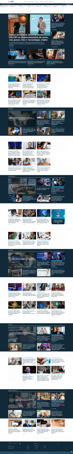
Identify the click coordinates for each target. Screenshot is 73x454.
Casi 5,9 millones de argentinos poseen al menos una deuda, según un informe (29, 294)
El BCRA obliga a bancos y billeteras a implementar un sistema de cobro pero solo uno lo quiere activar (57, 42)
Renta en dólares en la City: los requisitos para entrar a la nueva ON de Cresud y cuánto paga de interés (14, 102)
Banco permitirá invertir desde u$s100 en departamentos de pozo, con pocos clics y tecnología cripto (28, 37)
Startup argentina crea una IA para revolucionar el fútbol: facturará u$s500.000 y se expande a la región (43, 338)
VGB (52, 364)
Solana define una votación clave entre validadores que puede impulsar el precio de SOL (36, 62)
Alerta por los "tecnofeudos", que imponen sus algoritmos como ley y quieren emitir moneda (29, 102)
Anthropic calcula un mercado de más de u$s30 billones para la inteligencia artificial (14, 431)
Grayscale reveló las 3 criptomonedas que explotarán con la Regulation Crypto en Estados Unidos (29, 221)
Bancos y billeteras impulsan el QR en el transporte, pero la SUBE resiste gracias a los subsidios (57, 130)
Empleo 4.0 (42, 1)
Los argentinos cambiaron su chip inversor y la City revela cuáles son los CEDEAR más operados (58, 264)
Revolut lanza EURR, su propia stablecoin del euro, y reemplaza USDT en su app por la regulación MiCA (43, 221)
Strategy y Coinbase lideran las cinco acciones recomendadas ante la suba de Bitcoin (57, 190)
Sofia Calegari (11, 336)
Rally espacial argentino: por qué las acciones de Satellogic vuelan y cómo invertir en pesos (58, 272)
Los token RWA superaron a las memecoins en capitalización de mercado (29, 312)
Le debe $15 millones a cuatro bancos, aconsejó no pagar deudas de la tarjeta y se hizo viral (57, 294)
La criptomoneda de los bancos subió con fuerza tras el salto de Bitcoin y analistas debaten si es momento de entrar (22, 185)
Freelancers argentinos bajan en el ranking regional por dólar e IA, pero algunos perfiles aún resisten (29, 413)
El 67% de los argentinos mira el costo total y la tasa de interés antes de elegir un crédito (43, 169)
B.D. (9, 156)
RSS (58, 443)
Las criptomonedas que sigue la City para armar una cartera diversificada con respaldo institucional (58, 198)
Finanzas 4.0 (37, 1)
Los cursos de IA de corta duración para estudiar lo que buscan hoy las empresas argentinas (21, 399)
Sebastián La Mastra (11, 105)
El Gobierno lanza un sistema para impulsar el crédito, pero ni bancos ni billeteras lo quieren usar (22, 118)
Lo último (25, 1)
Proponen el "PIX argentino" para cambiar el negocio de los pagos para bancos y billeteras (55, 62)
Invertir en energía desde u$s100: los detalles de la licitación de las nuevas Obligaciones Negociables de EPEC (22, 259)
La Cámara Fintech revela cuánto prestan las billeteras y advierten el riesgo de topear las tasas (14, 294)
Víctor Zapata (30, 65)
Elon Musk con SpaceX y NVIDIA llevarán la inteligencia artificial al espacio (28, 378)
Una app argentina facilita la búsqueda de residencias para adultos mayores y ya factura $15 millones (21, 334)
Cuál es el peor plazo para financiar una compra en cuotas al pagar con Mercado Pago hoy (57, 431)
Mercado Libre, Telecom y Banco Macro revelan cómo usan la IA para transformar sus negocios (14, 243)
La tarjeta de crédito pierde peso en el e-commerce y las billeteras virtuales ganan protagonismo (43, 295)
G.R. (24, 156)
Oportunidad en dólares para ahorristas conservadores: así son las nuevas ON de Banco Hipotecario (29, 272)
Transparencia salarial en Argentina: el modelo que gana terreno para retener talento (43, 243)
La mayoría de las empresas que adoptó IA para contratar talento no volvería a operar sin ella (58, 404)
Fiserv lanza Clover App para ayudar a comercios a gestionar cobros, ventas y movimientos (58, 122)
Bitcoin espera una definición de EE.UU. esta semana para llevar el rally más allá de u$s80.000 (58, 25)
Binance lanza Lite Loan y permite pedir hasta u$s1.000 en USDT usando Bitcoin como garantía (43, 431)
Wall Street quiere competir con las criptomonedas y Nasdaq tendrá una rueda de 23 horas (43, 264)
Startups (46, 1)
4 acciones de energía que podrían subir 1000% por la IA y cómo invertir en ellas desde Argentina (15, 221)
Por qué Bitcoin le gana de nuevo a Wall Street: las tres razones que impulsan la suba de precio (17, 62)
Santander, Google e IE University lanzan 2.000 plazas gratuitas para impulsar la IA (56, 377)
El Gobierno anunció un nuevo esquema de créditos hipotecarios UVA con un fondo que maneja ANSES (14, 153)
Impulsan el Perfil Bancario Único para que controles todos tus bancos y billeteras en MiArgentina (43, 122)
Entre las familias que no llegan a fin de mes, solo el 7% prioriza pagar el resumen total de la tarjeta (58, 360)
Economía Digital (30, 1)
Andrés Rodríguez (54, 29)
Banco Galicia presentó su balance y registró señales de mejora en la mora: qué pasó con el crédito (43, 153)
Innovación (50, 1)
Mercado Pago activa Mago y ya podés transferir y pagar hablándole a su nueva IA (29, 243)
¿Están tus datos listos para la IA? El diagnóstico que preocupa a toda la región (58, 221)
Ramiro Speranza (49, 65)
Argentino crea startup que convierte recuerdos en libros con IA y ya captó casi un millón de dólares (29, 346)
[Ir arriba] (71, 451)
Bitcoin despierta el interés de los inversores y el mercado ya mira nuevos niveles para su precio (43, 85)
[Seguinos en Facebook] (12, 443)
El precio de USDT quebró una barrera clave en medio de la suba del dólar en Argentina (14, 312)
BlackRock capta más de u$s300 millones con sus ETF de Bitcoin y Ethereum (29, 430)
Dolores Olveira (25, 105)
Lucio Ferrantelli (12, 401)
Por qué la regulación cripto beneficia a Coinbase (43, 189)
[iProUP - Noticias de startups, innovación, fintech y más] (10, 2)
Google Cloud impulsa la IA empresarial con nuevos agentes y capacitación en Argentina (14, 85)
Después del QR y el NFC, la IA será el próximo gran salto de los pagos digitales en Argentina (29, 130)
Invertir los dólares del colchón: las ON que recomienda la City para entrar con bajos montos (28, 85)
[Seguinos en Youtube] (19, 443)
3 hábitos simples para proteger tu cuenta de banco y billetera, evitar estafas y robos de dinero (29, 169)
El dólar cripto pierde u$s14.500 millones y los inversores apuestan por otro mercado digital (29, 198)
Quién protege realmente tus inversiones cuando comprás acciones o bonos (14, 169)
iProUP (39, 156)
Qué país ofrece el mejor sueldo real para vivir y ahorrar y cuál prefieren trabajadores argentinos (56, 413)
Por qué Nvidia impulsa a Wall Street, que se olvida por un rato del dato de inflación (43, 312)
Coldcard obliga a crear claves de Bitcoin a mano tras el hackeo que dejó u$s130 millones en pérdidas (58, 312)
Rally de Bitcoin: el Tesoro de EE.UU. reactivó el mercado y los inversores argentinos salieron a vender (43, 102)
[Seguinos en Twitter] (17, 443)
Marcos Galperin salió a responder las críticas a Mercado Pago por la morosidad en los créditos (28, 153)
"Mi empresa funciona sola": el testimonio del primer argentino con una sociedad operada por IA (57, 338)
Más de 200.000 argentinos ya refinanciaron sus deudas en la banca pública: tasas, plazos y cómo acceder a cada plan (29, 361)
